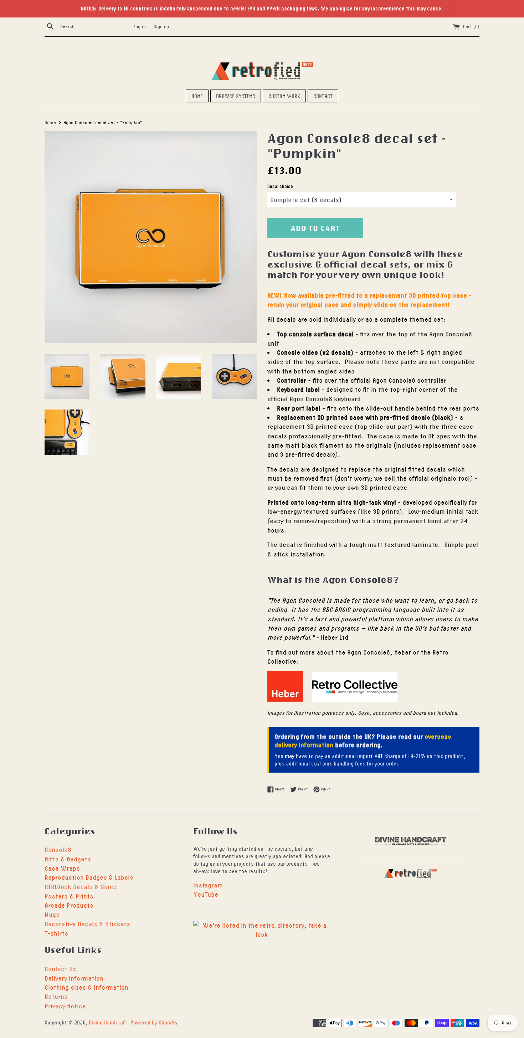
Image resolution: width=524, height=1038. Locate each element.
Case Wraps (62, 868)
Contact (323, 96)
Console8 (58, 849)
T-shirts (56, 933)
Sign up (161, 26)
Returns (56, 996)
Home (197, 96)
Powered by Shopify (153, 1022)
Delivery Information (74, 978)
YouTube (205, 894)
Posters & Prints (69, 896)
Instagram (208, 885)
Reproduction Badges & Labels (89, 877)
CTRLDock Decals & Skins (81, 886)
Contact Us (60, 969)
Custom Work (284, 96)
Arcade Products (69, 905)
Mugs (52, 914)
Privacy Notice (65, 1006)
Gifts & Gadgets (68, 859)
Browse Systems (235, 96)
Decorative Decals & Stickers (87, 924)
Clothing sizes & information (86, 987)
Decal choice (280, 186)
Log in (140, 26)
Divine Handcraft (108, 1022)
